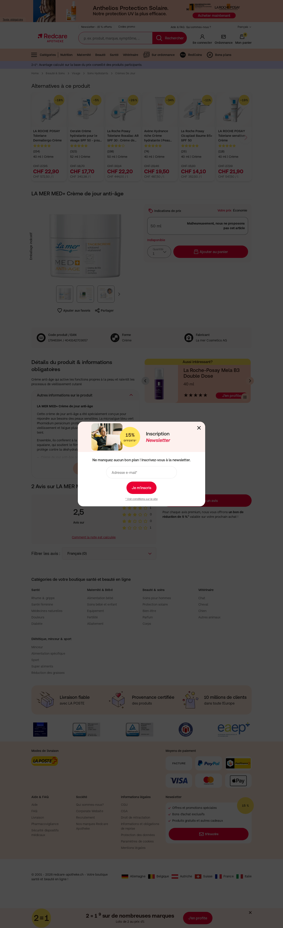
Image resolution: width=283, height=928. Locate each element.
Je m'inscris (141, 488)
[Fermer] (199, 427)
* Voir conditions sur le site (141, 499)
